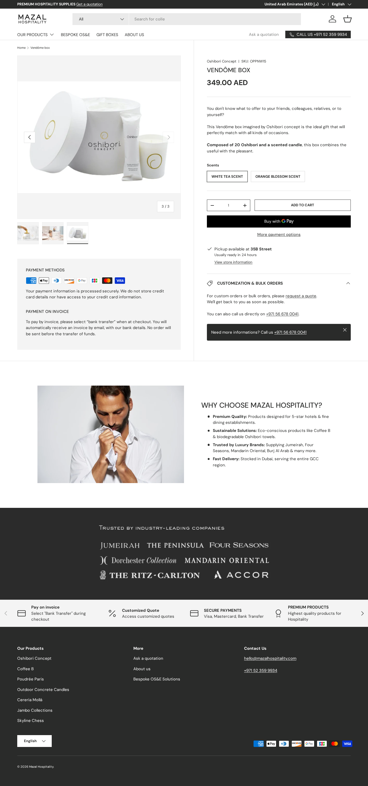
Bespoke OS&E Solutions (156, 679)
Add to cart (302, 205)
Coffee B (25, 669)
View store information (233, 262)
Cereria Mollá (29, 700)
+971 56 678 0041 (282, 314)
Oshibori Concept (221, 61)
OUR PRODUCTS (32, 34)
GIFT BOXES (107, 34)
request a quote (301, 296)
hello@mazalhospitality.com (270, 658)
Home (21, 47)
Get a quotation (89, 4)
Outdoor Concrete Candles (43, 689)
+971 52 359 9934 (260, 670)
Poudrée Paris (30, 679)
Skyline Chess (30, 720)
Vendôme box (40, 47)
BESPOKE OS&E (75, 34)
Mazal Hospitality (41, 766)
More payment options (279, 234)
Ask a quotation (264, 34)
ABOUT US (134, 34)
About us (142, 669)
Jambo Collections (35, 710)
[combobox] (186, 19)
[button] (347, 19)
